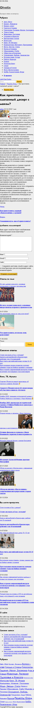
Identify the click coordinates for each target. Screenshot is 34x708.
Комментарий (6, 235)
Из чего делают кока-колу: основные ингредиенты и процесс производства (13, 285)
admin (2, 109)
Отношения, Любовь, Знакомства (16, 55)
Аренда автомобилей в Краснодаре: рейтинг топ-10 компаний (13, 358)
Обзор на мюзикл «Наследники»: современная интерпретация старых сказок (16, 469)
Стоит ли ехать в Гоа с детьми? (12, 355)
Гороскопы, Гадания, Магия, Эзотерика (19, 30)
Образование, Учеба (11, 51)
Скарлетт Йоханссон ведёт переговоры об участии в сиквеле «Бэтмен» (14, 382)
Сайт (2, 262)
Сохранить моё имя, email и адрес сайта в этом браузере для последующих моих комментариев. (16, 268)
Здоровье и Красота (11, 36)
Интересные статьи (11, 38)
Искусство (8, 41)
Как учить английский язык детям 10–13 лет (15, 533)
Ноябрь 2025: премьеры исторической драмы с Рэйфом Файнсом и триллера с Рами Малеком (16, 397)
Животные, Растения (12, 34)
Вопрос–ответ (9, 26)
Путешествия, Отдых (12, 57)
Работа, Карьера (10, 59)
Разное (6, 61)
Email (2, 258)
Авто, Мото (8, 22)
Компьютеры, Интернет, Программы (18, 45)
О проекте (8, 75)
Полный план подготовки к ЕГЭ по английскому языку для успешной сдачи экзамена (16, 595)
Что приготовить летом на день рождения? (14, 314)
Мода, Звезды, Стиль (12, 47)
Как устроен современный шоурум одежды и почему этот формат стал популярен (17, 370)
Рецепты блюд (9, 64)
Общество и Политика (12, 53)
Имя (2, 254)
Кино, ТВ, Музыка (10, 43)
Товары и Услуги (10, 68)
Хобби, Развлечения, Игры (14, 72)
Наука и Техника (10, 49)
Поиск (2, 341)
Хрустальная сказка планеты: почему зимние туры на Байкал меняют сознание (16, 366)
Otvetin (5, 7)
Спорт (6, 66)
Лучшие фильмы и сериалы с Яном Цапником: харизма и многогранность (16, 433)
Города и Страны (10, 28)
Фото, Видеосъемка (11, 70)
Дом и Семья (9, 32)
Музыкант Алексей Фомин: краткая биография (15, 441)
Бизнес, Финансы (10, 24)
